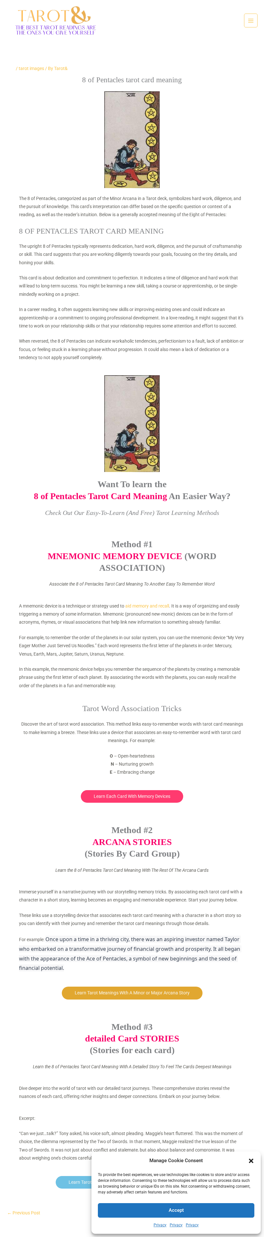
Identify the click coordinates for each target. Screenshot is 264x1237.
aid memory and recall (147, 605)
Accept (176, 1210)
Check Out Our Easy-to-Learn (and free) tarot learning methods (132, 512)
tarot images (31, 68)
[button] (251, 1161)
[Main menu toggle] (251, 20)
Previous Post (23, 1212)
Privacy (160, 1225)
